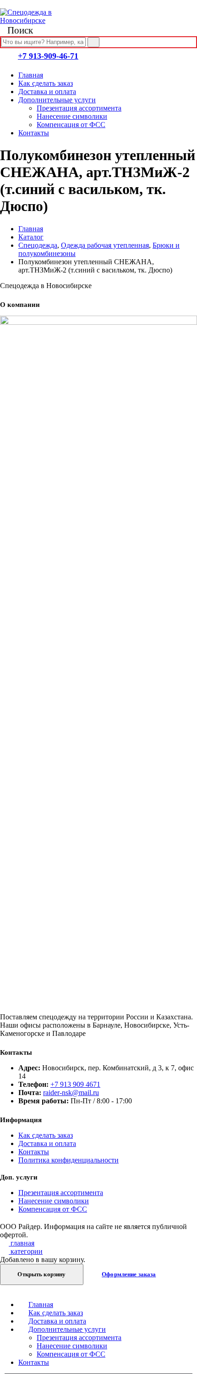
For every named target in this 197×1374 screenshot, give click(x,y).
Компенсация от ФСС (71, 124)
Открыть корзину (41, 1274)
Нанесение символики (72, 116)
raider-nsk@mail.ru (71, 1092)
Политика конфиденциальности (68, 1160)
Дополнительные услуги (57, 100)
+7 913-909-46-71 (48, 56)
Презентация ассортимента (79, 108)
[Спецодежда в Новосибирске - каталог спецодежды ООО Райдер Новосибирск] (34, 20)
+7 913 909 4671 (75, 1084)
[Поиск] (93, 42)
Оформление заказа (129, 1274)
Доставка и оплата (47, 91)
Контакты (33, 133)
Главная (30, 75)
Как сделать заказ (45, 83)
